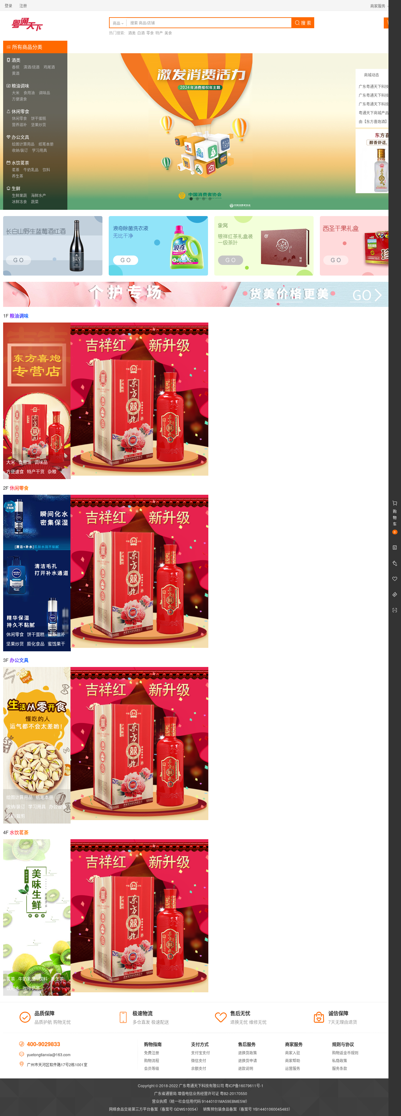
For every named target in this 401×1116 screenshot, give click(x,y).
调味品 (44, 92)
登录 (8, 5)
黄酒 (15, 73)
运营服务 (292, 1068)
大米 (15, 92)
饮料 (46, 169)
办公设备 (57, 806)
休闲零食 (20, 111)
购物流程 (151, 1060)
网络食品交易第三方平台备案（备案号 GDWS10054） (154, 1109)
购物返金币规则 (345, 1052)
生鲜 (16, 188)
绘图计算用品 (23, 144)
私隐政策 (339, 1060)
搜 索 (305, 22)
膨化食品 (35, 643)
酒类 (132, 32)
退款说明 (245, 1068)
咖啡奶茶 (31, 988)
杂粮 (52, 471)
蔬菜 (35, 201)
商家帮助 (292, 1060)
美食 (168, 32)
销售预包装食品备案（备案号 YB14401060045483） (247, 1109)
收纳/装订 (20, 150)
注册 (23, 5)
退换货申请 (247, 1060)
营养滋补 (19, 124)
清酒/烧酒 (31, 67)
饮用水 (12, 988)
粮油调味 (20, 85)
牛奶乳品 (31, 169)
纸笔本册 (46, 144)
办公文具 (20, 137)
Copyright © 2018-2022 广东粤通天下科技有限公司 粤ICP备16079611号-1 (200, 1085)
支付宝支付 (200, 1052)
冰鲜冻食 (19, 201)
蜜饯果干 (56, 643)
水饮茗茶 (20, 162)
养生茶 (17, 175)
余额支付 (198, 1068)
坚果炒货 (38, 124)
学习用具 (39, 150)
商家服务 (378, 5)
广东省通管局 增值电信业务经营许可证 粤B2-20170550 (200, 1093)
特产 (159, 32)
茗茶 (15, 169)
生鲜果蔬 (19, 195)
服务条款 (339, 1068)
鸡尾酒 (49, 67)
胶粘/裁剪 (15, 816)
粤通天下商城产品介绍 (377, 112)
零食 (150, 32)
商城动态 (371, 74)
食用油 (29, 92)
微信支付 (198, 1060)
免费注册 (151, 1052)
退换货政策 (247, 1052)
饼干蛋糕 (38, 118)
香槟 (15, 67)
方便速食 (19, 98)
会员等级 (151, 1068)
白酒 (141, 32)
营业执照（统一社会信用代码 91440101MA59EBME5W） (200, 1101)
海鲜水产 (38, 195)
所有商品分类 (26, 46)
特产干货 (35, 471)
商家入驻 (292, 1052)
